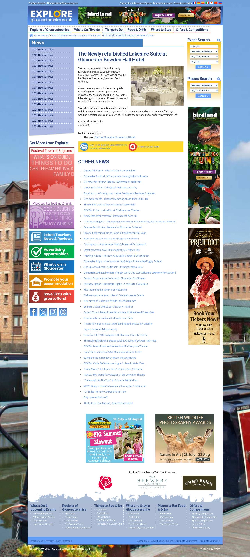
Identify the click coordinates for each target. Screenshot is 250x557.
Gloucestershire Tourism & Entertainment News (76, 35)
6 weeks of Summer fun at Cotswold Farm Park (108, 318)
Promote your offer (210, 541)
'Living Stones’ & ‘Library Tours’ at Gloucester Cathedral (113, 369)
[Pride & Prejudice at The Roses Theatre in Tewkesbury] (204, 226)
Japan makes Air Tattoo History (100, 329)
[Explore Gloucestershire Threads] (63, 306)
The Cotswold (71, 520)
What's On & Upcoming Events (43, 507)
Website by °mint (210, 549)
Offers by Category (201, 527)
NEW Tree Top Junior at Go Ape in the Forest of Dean (111, 238)
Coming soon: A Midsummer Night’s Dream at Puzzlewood (115, 244)
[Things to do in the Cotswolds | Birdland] (149, 5)
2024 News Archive (42, 49)
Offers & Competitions (200, 507)
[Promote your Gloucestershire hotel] (51, 274)
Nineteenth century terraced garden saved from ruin (111, 216)
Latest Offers (198, 524)
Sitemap (67, 541)
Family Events (40, 520)
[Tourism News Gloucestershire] (51, 229)
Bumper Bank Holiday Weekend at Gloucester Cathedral (113, 227)
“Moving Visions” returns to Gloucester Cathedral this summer (116, 255)
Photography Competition (204, 517)
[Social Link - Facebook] (33, 306)
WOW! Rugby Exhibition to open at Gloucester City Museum (115, 386)
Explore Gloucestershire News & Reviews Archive (128, 35)
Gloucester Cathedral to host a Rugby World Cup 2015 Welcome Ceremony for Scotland (130, 272)
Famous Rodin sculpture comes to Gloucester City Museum (115, 278)
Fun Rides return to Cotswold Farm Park (105, 391)
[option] (105, 483)
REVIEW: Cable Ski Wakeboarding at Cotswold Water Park (114, 363)
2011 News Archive (42, 120)
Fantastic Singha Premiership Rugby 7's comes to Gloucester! (116, 284)
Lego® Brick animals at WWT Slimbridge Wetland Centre (113, 352)
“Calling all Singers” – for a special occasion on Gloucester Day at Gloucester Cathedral (129, 221)
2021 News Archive (42, 66)
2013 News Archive (42, 109)
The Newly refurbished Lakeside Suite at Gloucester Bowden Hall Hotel (120, 340)
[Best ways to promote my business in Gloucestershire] (51, 244)
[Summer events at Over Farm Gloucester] (115, 413)
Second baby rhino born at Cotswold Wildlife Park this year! (115, 233)
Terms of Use (36, 541)
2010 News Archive (42, 126)
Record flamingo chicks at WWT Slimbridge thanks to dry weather (118, 323)
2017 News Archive (42, 88)
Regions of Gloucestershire (74, 507)
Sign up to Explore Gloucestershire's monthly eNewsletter (108, 146)
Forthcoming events (43, 513)
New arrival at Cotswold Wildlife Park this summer (110, 301)
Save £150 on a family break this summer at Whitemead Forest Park (119, 312)
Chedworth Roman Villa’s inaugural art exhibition (110, 170)
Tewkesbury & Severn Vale (77, 527)
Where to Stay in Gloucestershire (138, 507)
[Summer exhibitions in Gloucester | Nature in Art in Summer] (184, 413)
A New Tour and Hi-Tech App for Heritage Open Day (110, 187)
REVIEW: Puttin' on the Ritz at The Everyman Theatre (111, 210)
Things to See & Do (108, 506)
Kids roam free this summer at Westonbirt (105, 289)
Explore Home (41, 35)
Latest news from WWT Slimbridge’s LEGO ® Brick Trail (112, 250)
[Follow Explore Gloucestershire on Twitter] (43, 306)
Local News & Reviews (43, 524)
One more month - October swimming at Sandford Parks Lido (116, 199)
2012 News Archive (42, 115)
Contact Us (143, 541)
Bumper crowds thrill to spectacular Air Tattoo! (108, 306)
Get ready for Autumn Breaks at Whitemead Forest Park (112, 182)
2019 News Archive (42, 77)
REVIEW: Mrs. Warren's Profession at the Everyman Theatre (114, 374)
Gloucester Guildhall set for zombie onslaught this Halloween (116, 176)
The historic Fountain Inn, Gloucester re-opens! (108, 403)
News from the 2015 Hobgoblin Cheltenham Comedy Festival (115, 335)
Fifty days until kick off (95, 397)
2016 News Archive (42, 93)
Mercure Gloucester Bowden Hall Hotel (115, 137)
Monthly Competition (202, 513)
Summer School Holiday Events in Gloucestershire (110, 357)
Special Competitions (202, 520)
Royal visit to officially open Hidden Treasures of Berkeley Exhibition (119, 193)
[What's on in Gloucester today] (51, 259)
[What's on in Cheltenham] (51, 146)
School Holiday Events (44, 517)
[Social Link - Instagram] (53, 306)
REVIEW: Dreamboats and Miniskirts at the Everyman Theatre (115, 346)
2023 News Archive (42, 55)
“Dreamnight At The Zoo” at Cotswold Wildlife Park (111, 380)
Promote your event (148, 146)
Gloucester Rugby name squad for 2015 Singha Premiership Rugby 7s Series (123, 261)
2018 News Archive (42, 82)
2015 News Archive (42, 98)
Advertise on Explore (162, 541)
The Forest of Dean (74, 524)
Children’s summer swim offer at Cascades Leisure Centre (114, 295)
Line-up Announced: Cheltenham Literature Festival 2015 (113, 267)
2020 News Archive (42, 71)
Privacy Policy (53, 541)
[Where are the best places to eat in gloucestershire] (51, 200)
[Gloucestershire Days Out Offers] (51, 289)
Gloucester (70, 513)
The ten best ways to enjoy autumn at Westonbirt (109, 204)
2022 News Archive (42, 60)
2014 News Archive (42, 104)
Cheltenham (71, 517)
